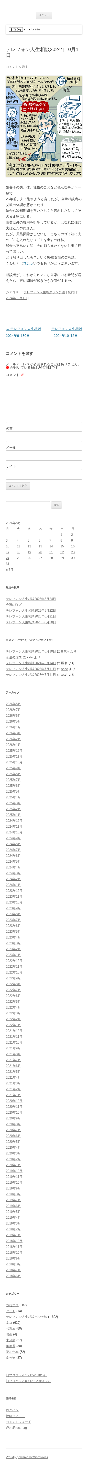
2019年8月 (13, 1194)
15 (62, 546)
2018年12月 (14, 1241)
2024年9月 (13, 838)
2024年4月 (13, 867)
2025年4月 (13, 797)
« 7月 (9, 570)
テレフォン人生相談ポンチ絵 (44, 292)
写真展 (10, 1328)
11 (18, 546)
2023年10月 (14, 902)
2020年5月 (13, 1142)
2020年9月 (13, 1118)
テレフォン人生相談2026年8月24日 (31, 599)
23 (73, 552)
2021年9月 (13, 1048)
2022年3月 (13, 1013)
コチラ (28, 263)
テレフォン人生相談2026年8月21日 (31, 616)
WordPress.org (16, 1428)
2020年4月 (13, 1147)
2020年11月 (14, 1106)
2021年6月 (13, 1066)
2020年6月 (13, 1136)
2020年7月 (13, 1130)
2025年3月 (13, 803)
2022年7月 (13, 990)
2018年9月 (13, 1258)
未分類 (10, 1340)
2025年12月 (14, 750)
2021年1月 (13, 1095)
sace (64, 669)
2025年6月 (13, 785)
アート (10, 1311)
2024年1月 (13, 885)
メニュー (44, 15)
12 (29, 546)
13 (40, 546)
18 (18, 552)
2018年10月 (14, 1252)
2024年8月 (13, 844)
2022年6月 (13, 996)
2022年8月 (13, 984)
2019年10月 (14, 1182)
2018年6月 (13, 1276)
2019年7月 (13, 1200)
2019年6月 (13, 1206)
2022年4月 (13, 1007)
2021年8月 (13, 1054)
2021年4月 (13, 1077)
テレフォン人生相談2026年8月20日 (31, 622)
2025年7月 (13, 780)
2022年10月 (14, 972)
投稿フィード (15, 1416)
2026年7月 (13, 710)
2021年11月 (14, 1036)
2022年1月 (13, 1025)
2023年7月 (13, 920)
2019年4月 (13, 1217)
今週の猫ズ (14, 605)
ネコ (9, 1322)
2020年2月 (13, 1159)
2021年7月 (13, 1060)
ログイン (12, 1410)
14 (51, 546)
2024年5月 (13, 861)
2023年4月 (13, 937)
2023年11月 (14, 896)
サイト (11, 466)
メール (11, 447)
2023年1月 (13, 955)
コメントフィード (18, 1422)
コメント (15, 375)
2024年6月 (13, 856)
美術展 (10, 1346)
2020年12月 (14, 1101)
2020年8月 (13, 1124)
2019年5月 (13, 1212)
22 (62, 552)
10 (7, 546)
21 (51, 552)
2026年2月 (13, 739)
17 (7, 552)
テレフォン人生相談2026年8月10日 (31, 651)
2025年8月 (13, 774)
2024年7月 (13, 850)
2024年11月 (14, 826)
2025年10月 (14, 762)
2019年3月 (13, 1223)
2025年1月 (13, 815)
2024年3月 (13, 873)
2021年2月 (13, 1089)
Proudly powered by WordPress (27, 1457)
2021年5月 (13, 1071)
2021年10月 (14, 1042)
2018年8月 (13, 1264)
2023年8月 (13, 914)
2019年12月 (14, 1171)
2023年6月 (13, 926)
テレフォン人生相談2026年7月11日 (31, 669)
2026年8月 (13, 704)
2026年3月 (13, 733)
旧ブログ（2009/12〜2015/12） (28, 1381)
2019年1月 (13, 1235)
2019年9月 (13, 1188)
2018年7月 (13, 1270)
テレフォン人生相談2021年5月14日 (31, 663)
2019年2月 (13, 1229)
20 (40, 552)
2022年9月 (13, 978)
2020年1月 (13, 1165)
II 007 (65, 651)
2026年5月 (13, 721)
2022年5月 (13, 1001)
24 (7, 558)
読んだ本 (12, 1352)
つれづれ (12, 1305)
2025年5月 (13, 791)
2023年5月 (13, 931)
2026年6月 (13, 715)
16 (73, 546)
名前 (9, 428)
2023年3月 (13, 943)
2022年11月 (14, 966)
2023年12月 (14, 891)
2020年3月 (13, 1153)
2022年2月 (13, 1019)
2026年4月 (13, 727)
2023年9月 (13, 908)
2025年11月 (14, 756)
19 (29, 552)
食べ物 (10, 1357)
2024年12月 (14, 820)
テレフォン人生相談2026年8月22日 (31, 610)
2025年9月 (13, 768)
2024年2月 (13, 879)
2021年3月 (13, 1083)
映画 (9, 1334)
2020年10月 (14, 1112)
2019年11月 (14, 1177)
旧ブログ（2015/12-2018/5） (26, 1375)
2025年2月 (13, 809)
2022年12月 (14, 961)
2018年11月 (14, 1247)
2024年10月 (14, 832)
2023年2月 (13, 949)
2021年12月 (14, 1031)
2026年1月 (13, 745)
